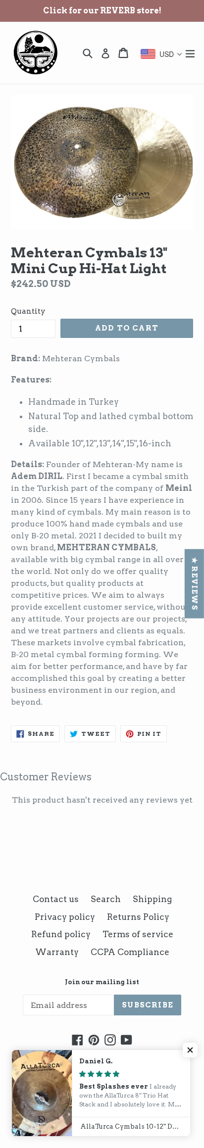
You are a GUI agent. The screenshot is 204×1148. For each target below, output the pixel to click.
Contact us (56, 899)
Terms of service (137, 934)
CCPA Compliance (130, 952)
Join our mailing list (102, 982)
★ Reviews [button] (194, 584)
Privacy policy (65, 917)
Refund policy (61, 934)
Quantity (28, 311)
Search (106, 899)
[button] (190, 1050)
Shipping (152, 899)
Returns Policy (138, 917)
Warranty (57, 952)
